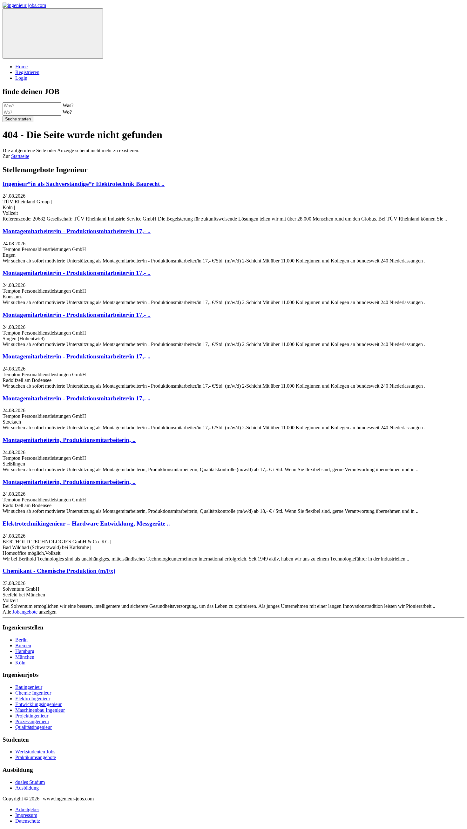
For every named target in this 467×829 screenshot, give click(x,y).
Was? (68, 105)
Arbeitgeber (27, 809)
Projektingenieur (31, 715)
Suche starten (18, 119)
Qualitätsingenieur (33, 727)
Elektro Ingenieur (32, 698)
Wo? (67, 112)
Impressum (26, 815)
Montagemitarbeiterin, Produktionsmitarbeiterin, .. (69, 440)
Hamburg (24, 651)
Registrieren (27, 72)
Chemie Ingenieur (33, 693)
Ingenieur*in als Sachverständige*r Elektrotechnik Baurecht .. (84, 183)
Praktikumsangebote (35, 757)
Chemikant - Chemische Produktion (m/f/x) (59, 570)
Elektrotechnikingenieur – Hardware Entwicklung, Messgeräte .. (86, 523)
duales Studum (30, 782)
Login (21, 78)
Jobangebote (24, 612)
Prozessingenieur (32, 721)
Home (21, 66)
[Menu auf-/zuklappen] (53, 33)
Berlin (21, 639)
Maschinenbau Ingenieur (40, 710)
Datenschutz (27, 821)
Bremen (23, 645)
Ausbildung (27, 788)
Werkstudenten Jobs (35, 751)
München (24, 657)
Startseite (20, 156)
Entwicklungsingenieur (38, 704)
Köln (20, 662)
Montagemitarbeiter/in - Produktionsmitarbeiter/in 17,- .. (77, 231)
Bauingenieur (28, 687)
